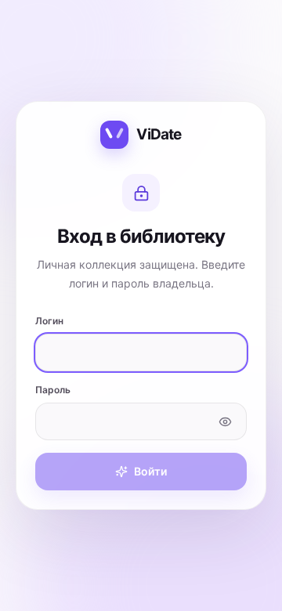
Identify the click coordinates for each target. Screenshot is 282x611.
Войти (150, 471)
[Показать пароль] (224, 421)
